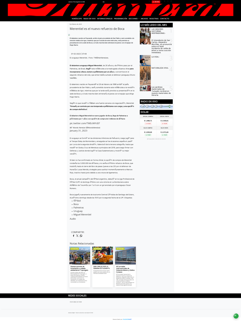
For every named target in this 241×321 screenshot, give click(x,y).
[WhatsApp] (162, 1)
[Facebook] (168, 1)
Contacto (164, 19)
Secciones (133, 19)
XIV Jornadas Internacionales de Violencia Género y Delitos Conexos (125, 269)
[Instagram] (171, 1)
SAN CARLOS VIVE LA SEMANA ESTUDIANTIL (101, 267)
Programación (120, 19)
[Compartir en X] (77, 235)
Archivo (144, 19)
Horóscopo (77, 19)
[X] (165, 1)
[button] (150, 1)
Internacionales (104, 19)
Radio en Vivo (90, 19)
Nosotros (154, 19)
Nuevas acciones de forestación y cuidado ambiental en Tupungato (79, 268)
